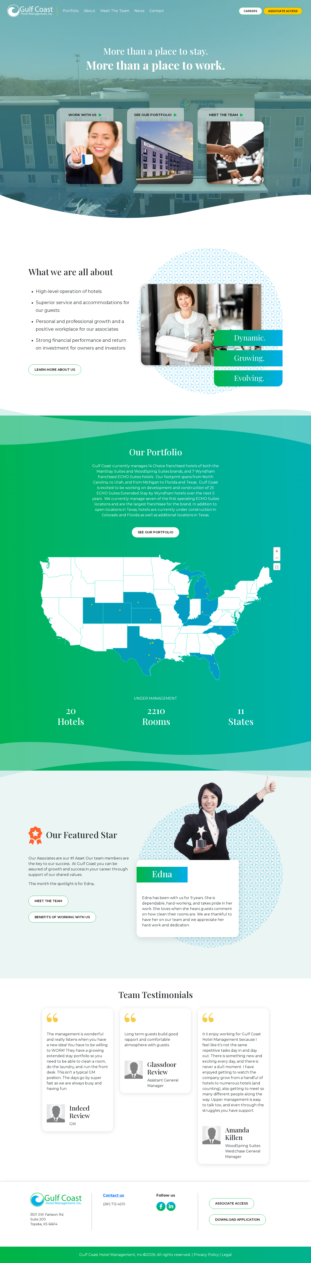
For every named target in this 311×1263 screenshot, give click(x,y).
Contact (156, 11)
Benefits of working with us (62, 917)
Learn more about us (55, 370)
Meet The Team (114, 11)
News (139, 11)
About (89, 11)
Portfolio (71, 11)
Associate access (231, 1203)
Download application (237, 1220)
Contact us (113, 1195)
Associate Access (283, 11)
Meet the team (48, 901)
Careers (250, 11)
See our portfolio (155, 532)
